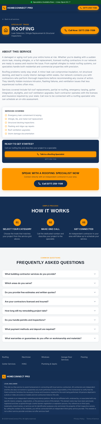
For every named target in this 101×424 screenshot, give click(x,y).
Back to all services (12, 19)
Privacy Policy (79, 419)
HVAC (24, 364)
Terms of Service (93, 419)
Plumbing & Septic (49, 364)
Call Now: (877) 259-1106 (81, 30)
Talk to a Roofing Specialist (52, 154)
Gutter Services (8, 364)
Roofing (5, 357)
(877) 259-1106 (90, 8)
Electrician (26, 357)
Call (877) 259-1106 (52, 183)
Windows (45, 357)
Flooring (84, 357)
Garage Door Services (66, 358)
